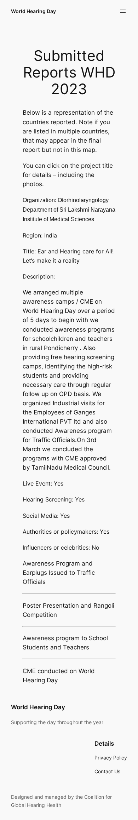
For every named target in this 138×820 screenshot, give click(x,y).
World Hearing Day (33, 11)
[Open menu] (123, 11)
